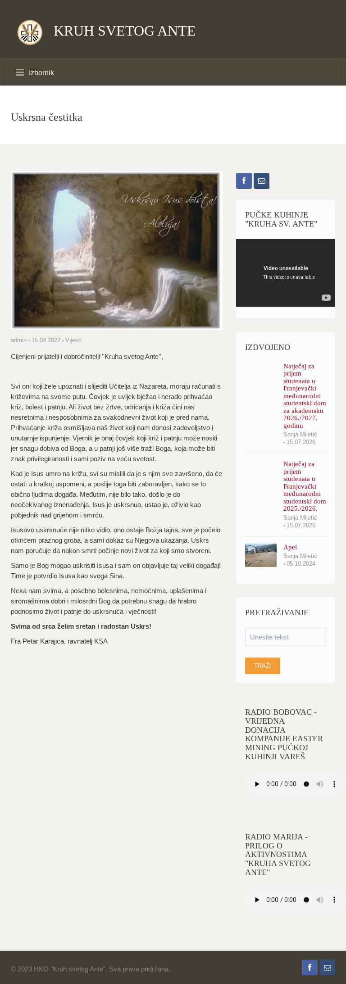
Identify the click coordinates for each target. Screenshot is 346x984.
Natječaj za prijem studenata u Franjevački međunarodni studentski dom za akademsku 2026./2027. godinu (304, 396)
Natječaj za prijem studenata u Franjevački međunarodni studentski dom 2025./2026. (304, 486)
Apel (290, 547)
